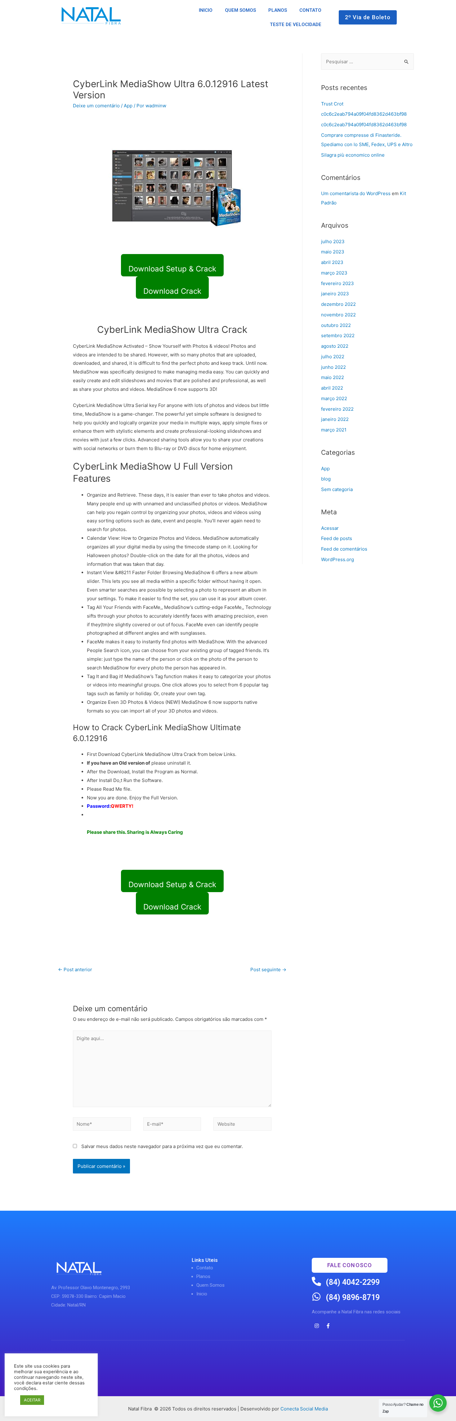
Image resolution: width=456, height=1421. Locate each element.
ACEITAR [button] (32, 1399)
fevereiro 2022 (337, 409)
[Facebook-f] (328, 1326)
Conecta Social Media (304, 1409)
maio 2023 (332, 252)
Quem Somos (210, 1285)
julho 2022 (332, 357)
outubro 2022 (336, 325)
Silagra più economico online (353, 155)
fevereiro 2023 (337, 283)
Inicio (201, 1294)
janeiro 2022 (335, 419)
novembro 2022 (338, 315)
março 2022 (334, 398)
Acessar (330, 528)
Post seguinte (268, 969)
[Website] (242, 1125)
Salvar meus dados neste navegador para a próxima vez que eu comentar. (162, 1146)
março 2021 (333, 430)
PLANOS (277, 10)
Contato (204, 1268)
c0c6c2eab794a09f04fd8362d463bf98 (364, 114)
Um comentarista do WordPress (356, 193)
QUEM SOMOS (240, 10)
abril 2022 (332, 388)
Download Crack (172, 291)
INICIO (205, 10)
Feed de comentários (344, 549)
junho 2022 (333, 367)
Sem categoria (337, 489)
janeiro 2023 (335, 294)
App (128, 106)
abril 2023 (332, 262)
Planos (203, 1276)
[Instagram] (317, 1326)
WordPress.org (337, 559)
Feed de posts (336, 538)
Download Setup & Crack (172, 268)
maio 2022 (332, 377)
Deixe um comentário (96, 106)
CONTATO (310, 10)
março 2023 (334, 273)
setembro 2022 (338, 335)
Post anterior (75, 969)
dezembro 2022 (338, 304)
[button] (368, 17)
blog (326, 479)
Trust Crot (332, 104)
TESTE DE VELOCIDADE (295, 24)
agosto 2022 (334, 346)
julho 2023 (333, 241)
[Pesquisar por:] (367, 62)
